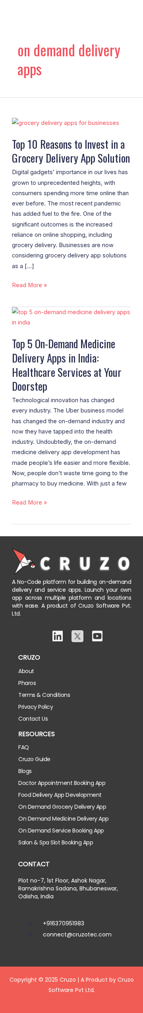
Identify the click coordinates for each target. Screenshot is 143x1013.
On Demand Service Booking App (61, 831)
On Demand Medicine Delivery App (63, 819)
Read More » (29, 284)
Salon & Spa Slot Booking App (55, 842)
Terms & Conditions (44, 695)
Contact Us (33, 719)
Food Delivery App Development (60, 795)
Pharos (27, 683)
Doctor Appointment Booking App (61, 783)
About (26, 671)
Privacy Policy (35, 707)
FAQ (23, 747)
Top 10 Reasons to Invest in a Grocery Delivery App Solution (71, 151)
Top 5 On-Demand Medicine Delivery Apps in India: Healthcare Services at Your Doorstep (67, 364)
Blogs (25, 771)
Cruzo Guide (34, 759)
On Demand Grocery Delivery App (62, 807)
